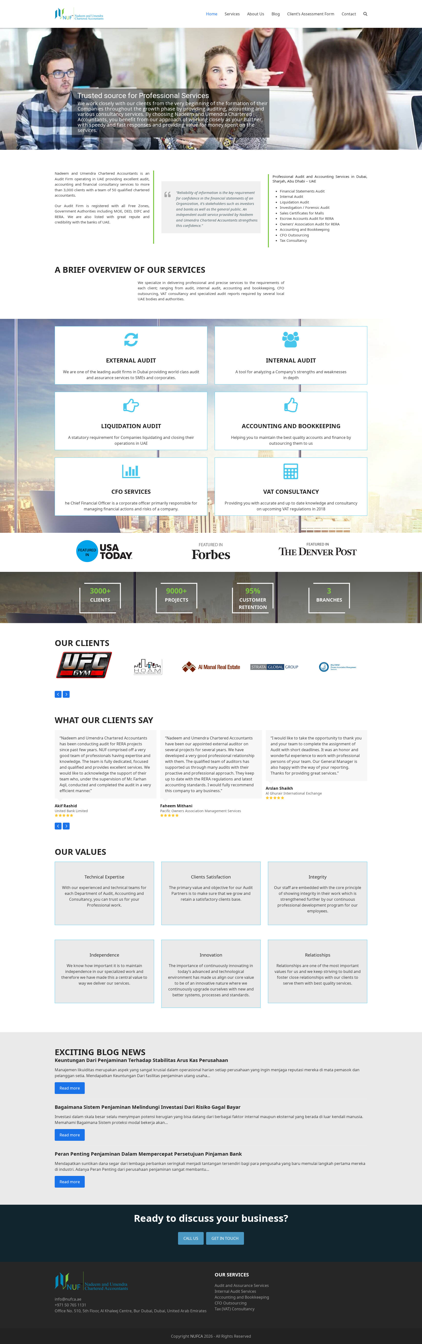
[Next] (66, 694)
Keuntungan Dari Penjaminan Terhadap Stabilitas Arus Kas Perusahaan (141, 1060)
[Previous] (58, 694)
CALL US (190, 1238)
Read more (70, 1088)
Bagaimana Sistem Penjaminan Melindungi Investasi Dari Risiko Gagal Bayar (148, 1107)
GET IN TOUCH (225, 1238)
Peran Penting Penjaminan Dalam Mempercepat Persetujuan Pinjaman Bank (148, 1154)
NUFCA (196, 1336)
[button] (365, 14)
